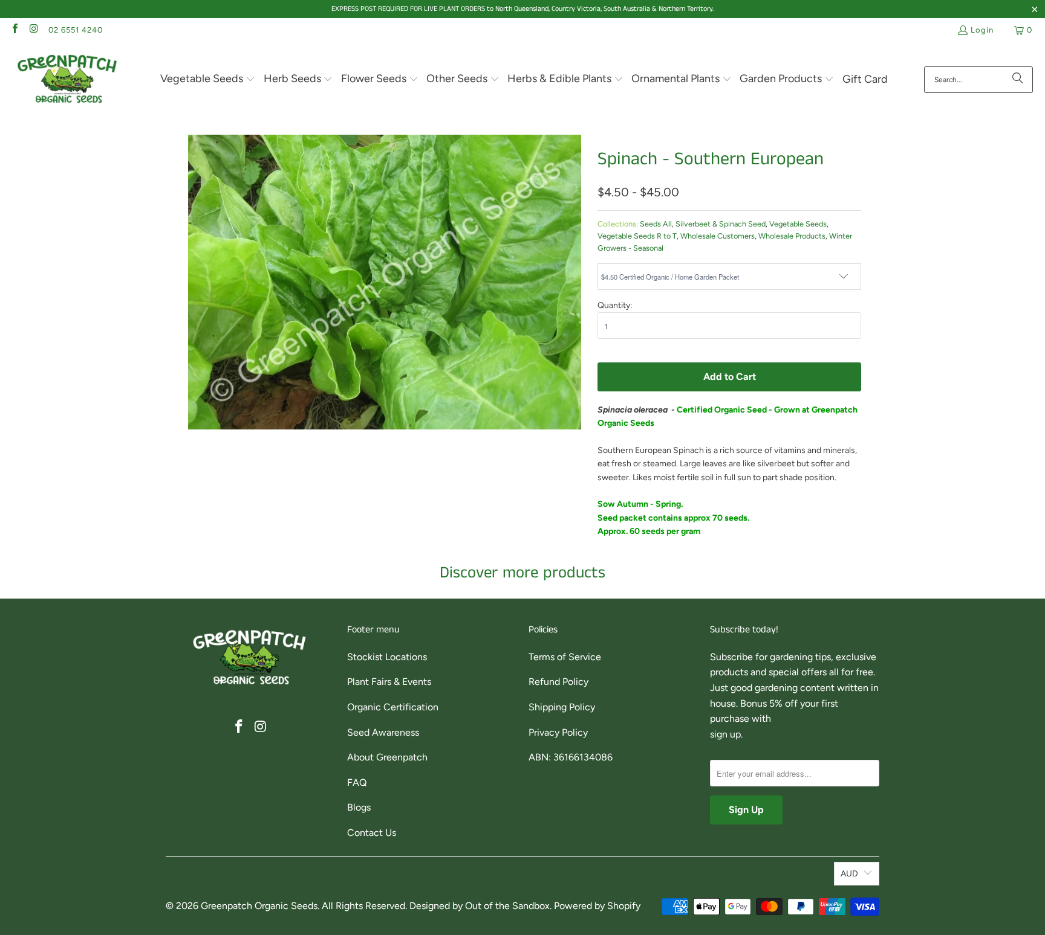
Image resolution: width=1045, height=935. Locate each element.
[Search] (1018, 79)
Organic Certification (392, 707)
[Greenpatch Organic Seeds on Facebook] (14, 29)
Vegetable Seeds (798, 223)
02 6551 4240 (75, 29)
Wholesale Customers (717, 235)
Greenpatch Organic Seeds (259, 905)
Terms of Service (565, 657)
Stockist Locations (387, 657)
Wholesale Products (791, 235)
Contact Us (371, 832)
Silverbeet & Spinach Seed (721, 223)
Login (982, 29)
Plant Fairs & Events (389, 681)
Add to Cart (729, 376)
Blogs (359, 807)
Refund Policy (558, 681)
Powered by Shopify (597, 905)
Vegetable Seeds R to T (637, 235)
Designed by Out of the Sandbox (479, 905)
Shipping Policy (562, 707)
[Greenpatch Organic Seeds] (68, 79)
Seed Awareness (383, 732)
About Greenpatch (387, 757)
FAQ (356, 782)
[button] (207, 79)
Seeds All (656, 223)
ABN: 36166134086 (571, 757)
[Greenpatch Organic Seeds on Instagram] (33, 29)
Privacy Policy (558, 732)
